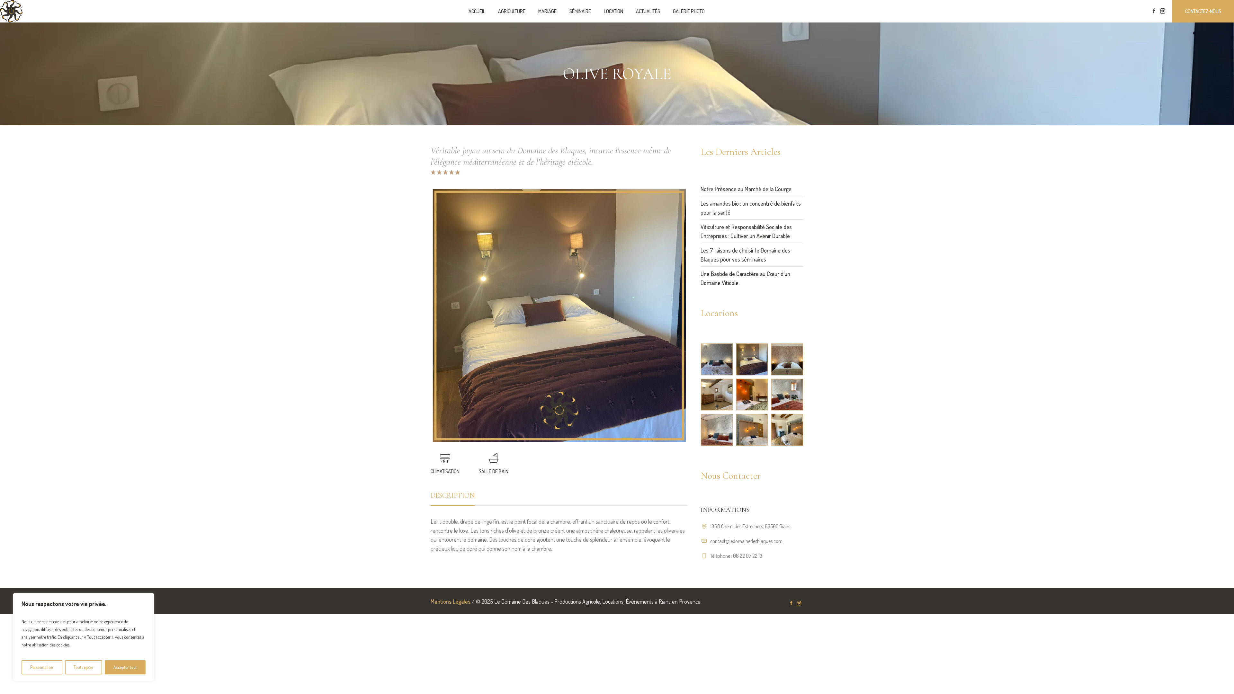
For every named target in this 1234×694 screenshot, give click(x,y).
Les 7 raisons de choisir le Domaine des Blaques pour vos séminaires (745, 255)
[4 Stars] (451, 172)
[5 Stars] (457, 172)
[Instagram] (1162, 11)
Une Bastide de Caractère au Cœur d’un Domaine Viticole (745, 278)
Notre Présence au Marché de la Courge (746, 188)
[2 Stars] (439, 172)
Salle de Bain (493, 471)
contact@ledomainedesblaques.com (746, 541)
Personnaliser (42, 667)
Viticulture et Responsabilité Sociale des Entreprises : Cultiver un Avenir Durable (746, 231)
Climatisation (445, 471)
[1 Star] (433, 172)
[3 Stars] (445, 172)
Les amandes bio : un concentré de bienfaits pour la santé (751, 208)
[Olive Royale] (559, 315)
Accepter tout (125, 667)
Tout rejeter (84, 667)
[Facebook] (1153, 11)
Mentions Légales (450, 601)
